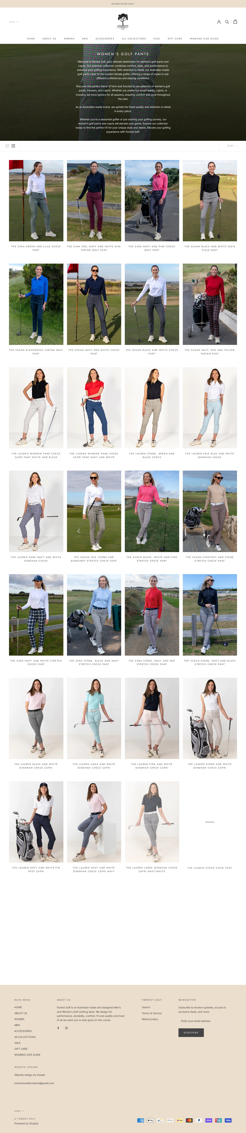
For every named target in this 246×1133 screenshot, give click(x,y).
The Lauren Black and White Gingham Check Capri (36, 766)
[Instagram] (66, 1028)
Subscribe (191, 1032)
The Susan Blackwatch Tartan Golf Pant (36, 351)
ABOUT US (49, 38)
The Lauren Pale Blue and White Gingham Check (209, 455)
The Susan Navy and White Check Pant (94, 351)
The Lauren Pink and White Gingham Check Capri (152, 766)
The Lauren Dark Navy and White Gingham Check (36, 559)
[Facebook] (58, 1028)
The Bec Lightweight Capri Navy (36, 971)
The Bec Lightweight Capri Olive (210, 971)
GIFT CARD (175, 38)
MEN (85, 38)
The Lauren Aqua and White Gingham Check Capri (94, 766)
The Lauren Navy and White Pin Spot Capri (36, 869)
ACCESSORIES (105, 38)
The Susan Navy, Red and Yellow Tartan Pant (210, 351)
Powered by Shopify (26, 1123)
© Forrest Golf (25, 1118)
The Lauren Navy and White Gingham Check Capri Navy (94, 869)
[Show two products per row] (7, 145)
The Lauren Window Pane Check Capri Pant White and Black (36, 455)
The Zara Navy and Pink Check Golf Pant (152, 248)
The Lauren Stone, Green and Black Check (152, 455)
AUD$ (12, 21)
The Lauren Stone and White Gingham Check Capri (210, 766)
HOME (31, 38)
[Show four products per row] (13, 145)
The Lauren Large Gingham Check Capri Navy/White (152, 869)
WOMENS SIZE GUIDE (204, 38)
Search (146, 1007)
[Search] (227, 22)
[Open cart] (235, 22)
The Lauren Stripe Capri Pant (209, 867)
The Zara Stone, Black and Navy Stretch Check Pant (94, 662)
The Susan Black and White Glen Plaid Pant (210, 248)
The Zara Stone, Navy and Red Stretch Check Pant (152, 662)
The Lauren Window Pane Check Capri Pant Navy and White (94, 455)
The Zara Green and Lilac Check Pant (36, 248)
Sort (231, 145)
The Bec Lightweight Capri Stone (152, 971)
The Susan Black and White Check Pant (152, 351)
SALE (157, 38)
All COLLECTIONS (134, 38)
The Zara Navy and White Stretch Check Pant (36, 662)
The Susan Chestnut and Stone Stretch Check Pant (210, 559)
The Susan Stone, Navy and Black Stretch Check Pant (210, 662)
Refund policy (150, 1019)
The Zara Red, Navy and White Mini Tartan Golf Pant (94, 248)
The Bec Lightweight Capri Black (94, 971)
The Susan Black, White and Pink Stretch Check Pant (152, 559)
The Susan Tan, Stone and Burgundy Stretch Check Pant (94, 559)
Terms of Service (152, 1013)
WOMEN (69, 38)
